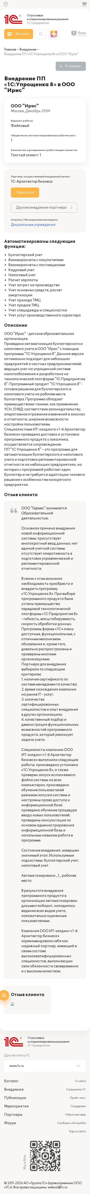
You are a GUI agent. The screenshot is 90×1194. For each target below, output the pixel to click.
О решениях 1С (76, 1089)
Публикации (15, 1098)
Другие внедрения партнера (41, 208)
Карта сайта (77, 1131)
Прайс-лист (78, 1098)
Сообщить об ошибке (71, 1123)
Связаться (25, 192)
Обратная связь (75, 1114)
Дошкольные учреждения (33, 225)
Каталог (11, 1081)
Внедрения (27, 49)
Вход (82, 33)
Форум (10, 1123)
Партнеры (13, 1115)
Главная (10, 49)
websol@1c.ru (57, 1187)
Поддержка (78, 1106)
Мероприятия (16, 1106)
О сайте (80, 1081)
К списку (73, 66)
